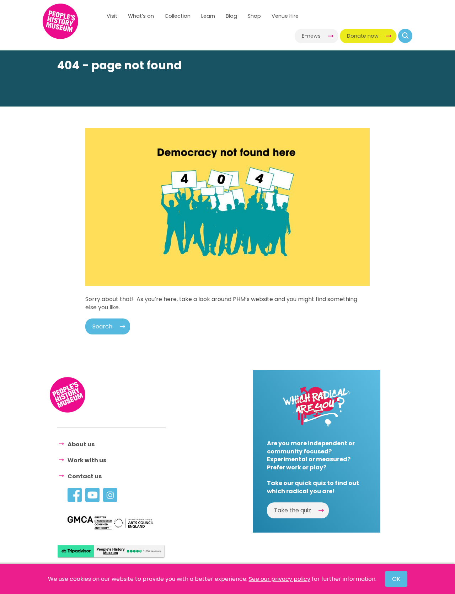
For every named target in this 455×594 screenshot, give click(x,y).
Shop (254, 16)
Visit (112, 16)
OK (396, 579)
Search (102, 326)
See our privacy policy (279, 579)
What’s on (141, 16)
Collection (178, 16)
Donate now (363, 35)
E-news (311, 35)
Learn (208, 16)
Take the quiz (292, 510)
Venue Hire (285, 16)
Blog (231, 16)
